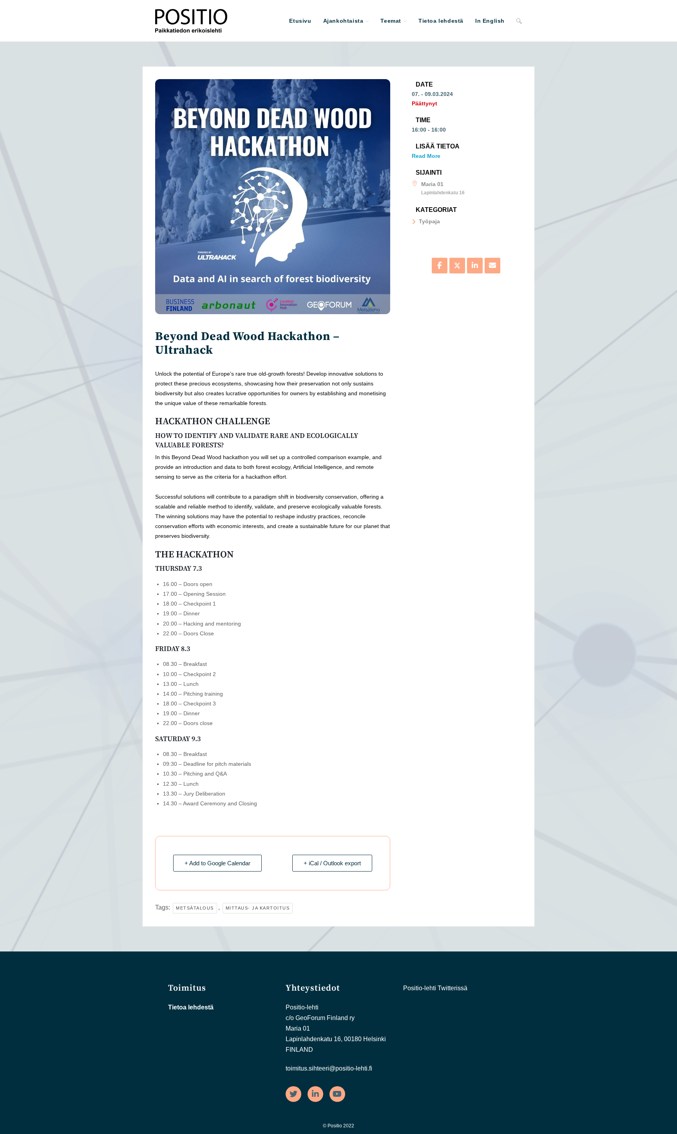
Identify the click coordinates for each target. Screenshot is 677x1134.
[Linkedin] (475, 265)
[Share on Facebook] (439, 265)
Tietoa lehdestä (191, 1007)
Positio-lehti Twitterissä (435, 988)
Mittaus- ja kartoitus (258, 908)
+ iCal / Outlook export (332, 863)
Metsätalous (195, 908)
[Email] (492, 265)
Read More (426, 156)
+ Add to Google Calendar (217, 863)
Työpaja (429, 221)
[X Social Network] (457, 265)
